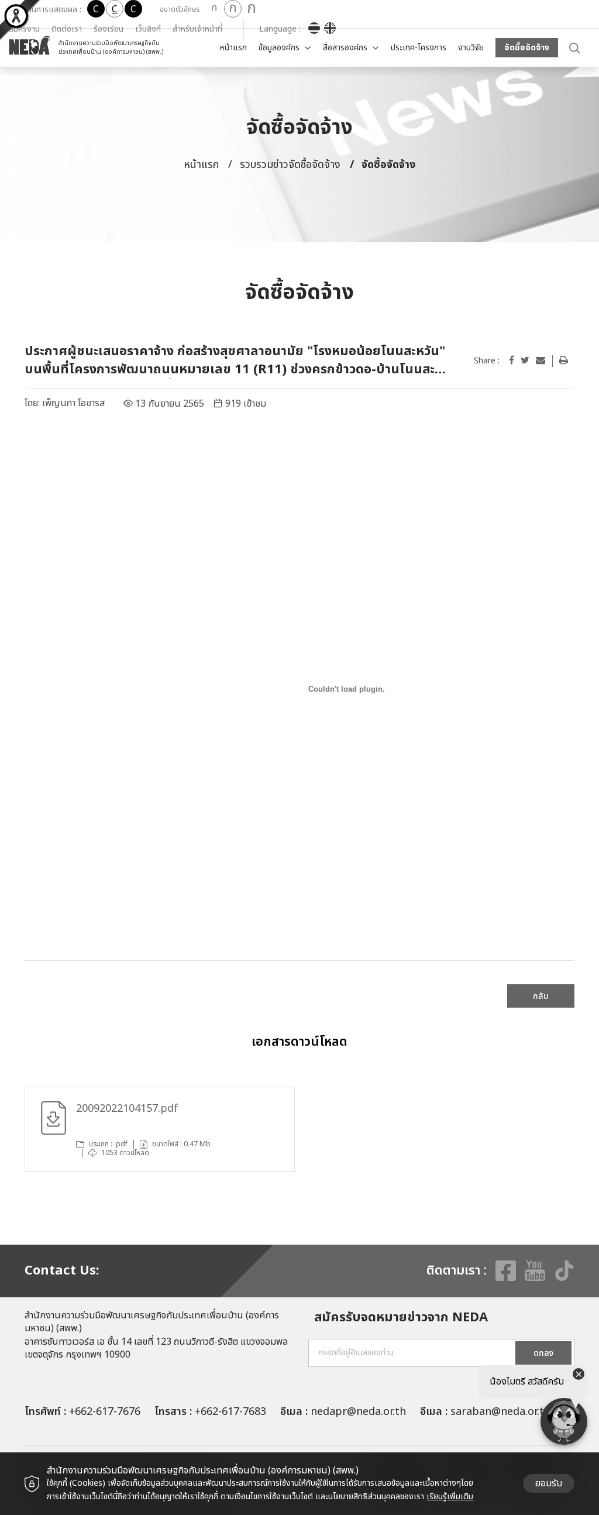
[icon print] (563, 360)
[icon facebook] (511, 360)
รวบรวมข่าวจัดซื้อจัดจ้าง (290, 165)
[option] (160, 1129)
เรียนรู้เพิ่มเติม (449, 1496)
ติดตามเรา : (456, 1271)
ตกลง (543, 1353)
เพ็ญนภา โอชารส (73, 403)
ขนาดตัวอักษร (179, 9)
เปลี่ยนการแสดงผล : (48, 10)
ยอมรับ (548, 1483)
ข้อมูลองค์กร (279, 48)
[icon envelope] (540, 360)
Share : (487, 361)
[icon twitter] (525, 360)
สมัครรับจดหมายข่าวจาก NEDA (401, 1318)
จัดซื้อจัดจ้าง (526, 48)
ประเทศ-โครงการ (418, 48)
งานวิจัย (471, 48)
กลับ (541, 996)
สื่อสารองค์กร (345, 48)
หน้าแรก (233, 48)
